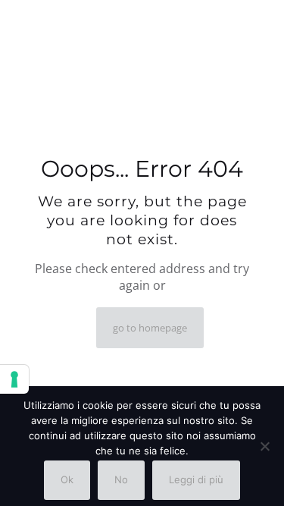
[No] (265, 446)
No (121, 479)
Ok (67, 479)
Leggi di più (196, 479)
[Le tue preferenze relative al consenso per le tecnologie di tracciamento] (14, 379)
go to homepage (150, 328)
